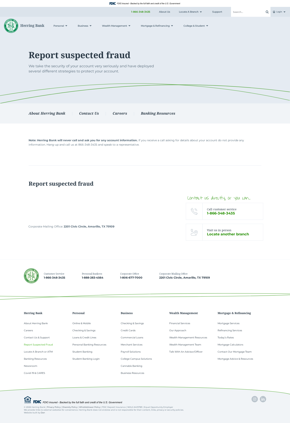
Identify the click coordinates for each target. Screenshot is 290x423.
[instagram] (255, 399)
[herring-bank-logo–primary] (24, 20)
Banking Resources (158, 113)
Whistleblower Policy (89, 407)
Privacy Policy (54, 407)
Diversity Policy (69, 407)
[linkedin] (263, 399)
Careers (120, 113)
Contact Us (89, 113)
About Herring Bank (47, 113)
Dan (43, 412)
